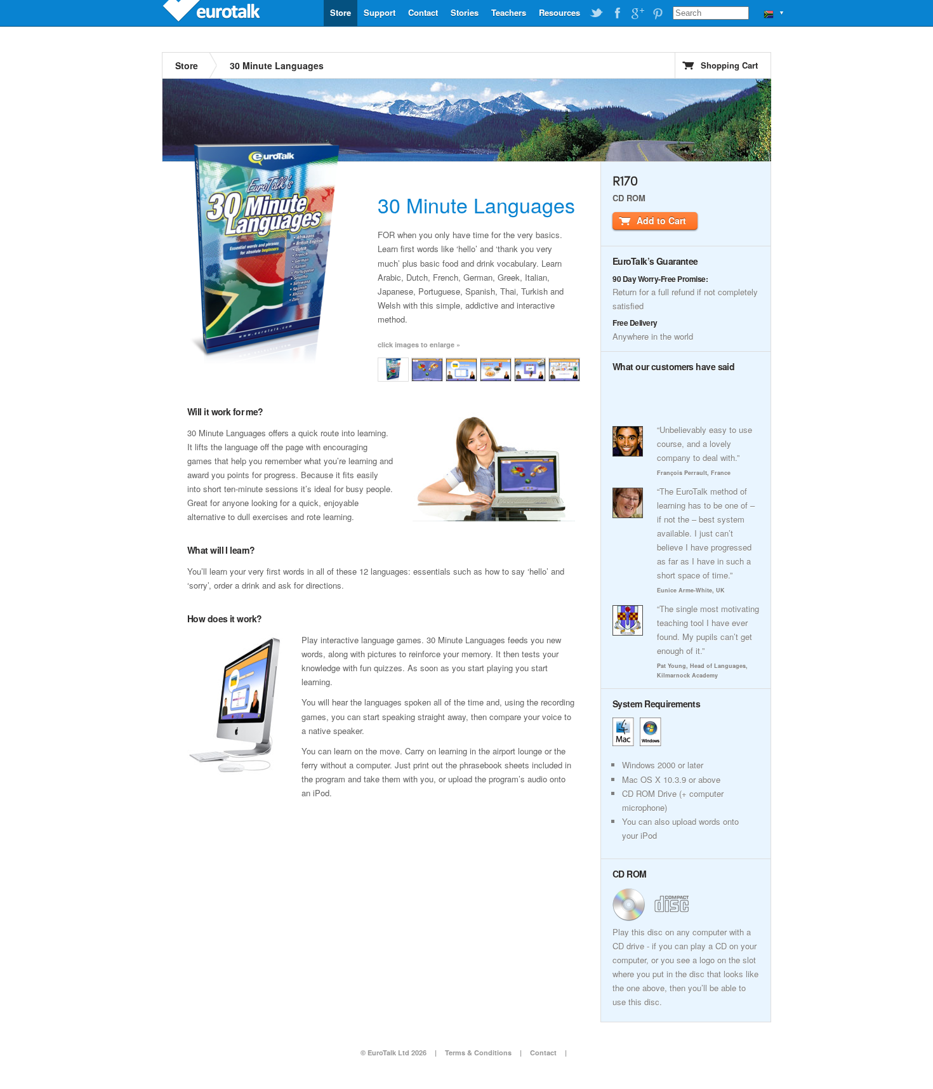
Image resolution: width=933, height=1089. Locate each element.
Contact (423, 12)
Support (379, 12)
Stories (465, 12)
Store (340, 12)
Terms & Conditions (478, 1052)
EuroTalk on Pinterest (657, 13)
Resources (559, 12)
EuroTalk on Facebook (617, 13)
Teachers (508, 12)
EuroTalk (212, 12)
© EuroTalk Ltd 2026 (394, 1052)
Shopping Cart (729, 65)
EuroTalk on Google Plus (637, 13)
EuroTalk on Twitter (596, 13)
